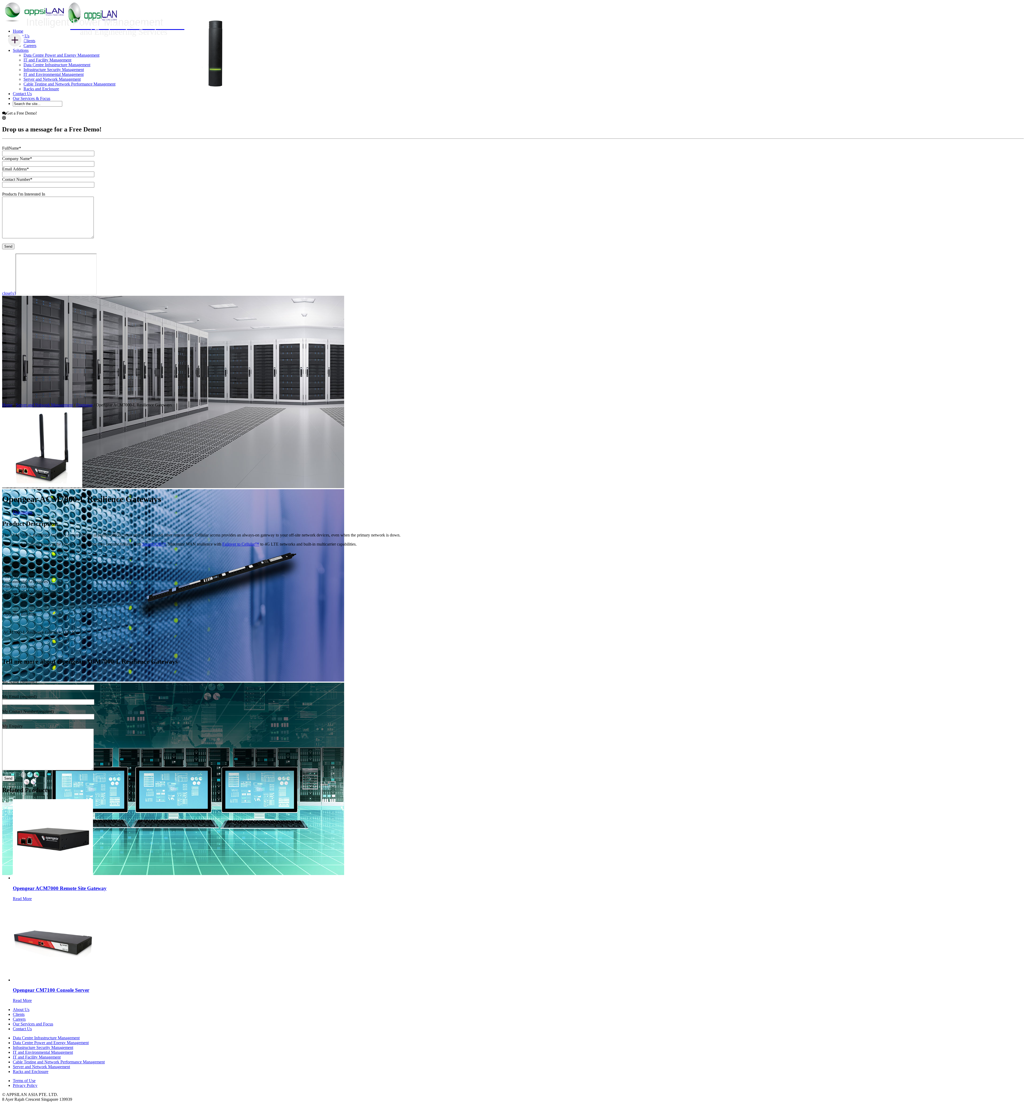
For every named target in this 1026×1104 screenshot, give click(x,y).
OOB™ (154, 544)
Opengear (84, 405)
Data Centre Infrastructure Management (57, 65)
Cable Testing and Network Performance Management (69, 84)
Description (22, 512)
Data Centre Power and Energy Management (61, 55)
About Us (21, 1009)
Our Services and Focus (33, 1024)
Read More (22, 898)
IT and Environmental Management (54, 74)
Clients (29, 40)
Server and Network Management (52, 79)
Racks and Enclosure (41, 89)
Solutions (21, 50)
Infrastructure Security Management (54, 69)
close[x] (8, 293)
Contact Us (22, 93)
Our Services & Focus (31, 98)
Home (18, 31)
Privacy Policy (25, 1085)
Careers (30, 45)
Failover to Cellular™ (240, 544)
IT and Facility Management (47, 60)
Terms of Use (24, 1080)
